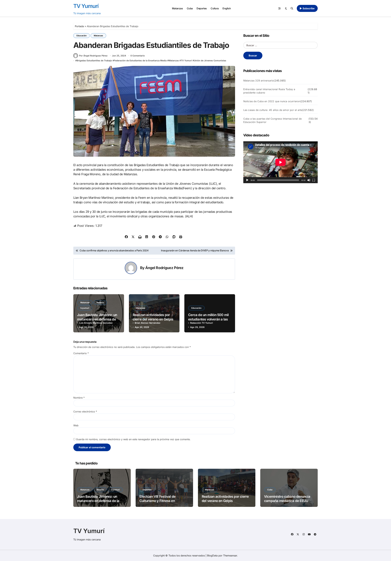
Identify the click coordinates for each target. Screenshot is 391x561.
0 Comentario (137, 55)
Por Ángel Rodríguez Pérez (93, 55)
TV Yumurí (86, 6)
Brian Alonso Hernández (147, 323)
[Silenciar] (308, 180)
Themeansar (230, 555)
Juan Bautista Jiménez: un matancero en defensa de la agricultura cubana (98, 319)
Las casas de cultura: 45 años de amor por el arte (272, 109)
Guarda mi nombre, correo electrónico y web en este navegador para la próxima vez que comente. (133, 439)
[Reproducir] (247, 180)
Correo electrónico (85, 411)
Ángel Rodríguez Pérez (164, 268)
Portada (79, 26)
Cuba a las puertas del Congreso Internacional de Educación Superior (272, 120)
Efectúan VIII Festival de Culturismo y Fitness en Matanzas (157, 500)
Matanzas (177, 8)
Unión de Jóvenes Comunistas (210, 60)
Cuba (190, 8)
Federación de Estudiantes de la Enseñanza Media (140, 60)
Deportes (202, 8)
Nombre (79, 397)
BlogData (212, 555)
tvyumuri (84, 308)
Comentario (81, 353)
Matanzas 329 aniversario (258, 80)
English (227, 8)
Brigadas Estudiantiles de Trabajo (94, 60)
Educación (82, 35)
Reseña (100, 302)
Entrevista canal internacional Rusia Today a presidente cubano (269, 91)
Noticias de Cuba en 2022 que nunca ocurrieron (271, 101)
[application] (280, 162)
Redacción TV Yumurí (201, 323)
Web (76, 425)
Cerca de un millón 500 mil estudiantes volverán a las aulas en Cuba (208, 319)
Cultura (215, 8)
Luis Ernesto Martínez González (96, 323)
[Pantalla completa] (313, 180)
